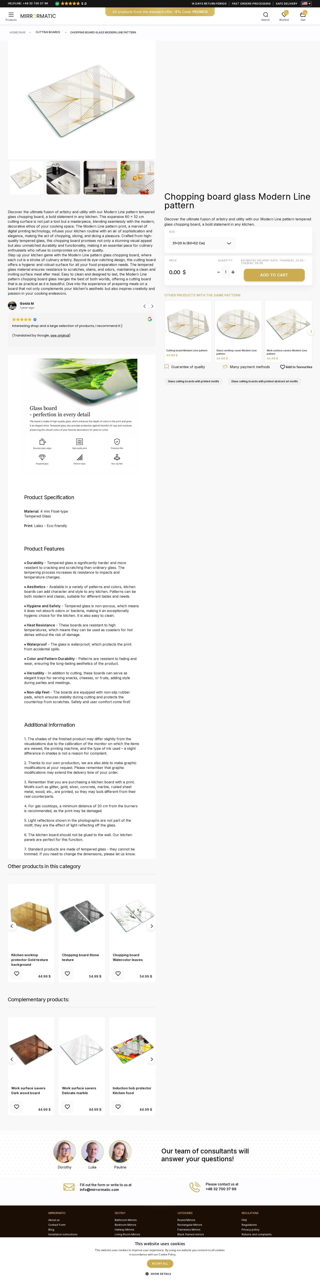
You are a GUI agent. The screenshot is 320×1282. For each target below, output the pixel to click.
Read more (184, 1254)
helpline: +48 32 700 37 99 (28, 3)
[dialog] (160, 1259)
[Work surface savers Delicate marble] (82, 1049)
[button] (144, 306)
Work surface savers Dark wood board (28, 1090)
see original (60, 335)
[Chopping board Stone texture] (82, 916)
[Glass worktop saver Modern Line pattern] (238, 323)
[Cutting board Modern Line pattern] (188, 323)
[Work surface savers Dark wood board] (31, 1049)
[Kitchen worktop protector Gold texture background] (31, 916)
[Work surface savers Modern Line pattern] (288, 323)
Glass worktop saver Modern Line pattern (236, 352)
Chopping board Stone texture (80, 957)
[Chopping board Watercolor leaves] (132, 916)
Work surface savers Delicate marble (79, 1090)
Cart (303, 20)
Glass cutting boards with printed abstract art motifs (264, 381)
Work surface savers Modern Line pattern (287, 352)
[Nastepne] (311, 331)
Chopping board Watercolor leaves (128, 957)
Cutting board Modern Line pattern (186, 350)
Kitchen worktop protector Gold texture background (29, 960)
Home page (17, 32)
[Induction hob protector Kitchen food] (132, 1049)
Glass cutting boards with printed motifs (193, 381)
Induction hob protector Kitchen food (132, 1090)
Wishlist (284, 20)
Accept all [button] (160, 1263)
